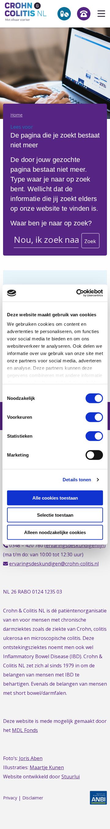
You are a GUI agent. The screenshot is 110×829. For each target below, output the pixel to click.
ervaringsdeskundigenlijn (75, 545)
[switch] (94, 417)
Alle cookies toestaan (55, 497)
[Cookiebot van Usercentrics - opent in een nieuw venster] (77, 293)
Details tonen (77, 479)
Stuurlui (70, 776)
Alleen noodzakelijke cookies (55, 532)
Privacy (10, 798)
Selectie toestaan (55, 515)
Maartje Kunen (47, 767)
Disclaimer (32, 798)
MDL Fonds (25, 730)
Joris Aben (30, 758)
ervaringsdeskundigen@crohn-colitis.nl (54, 563)
